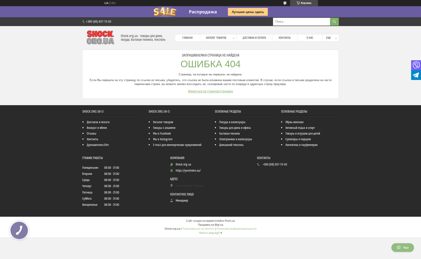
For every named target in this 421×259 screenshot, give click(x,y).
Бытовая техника (229, 133)
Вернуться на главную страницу (210, 91)
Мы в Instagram (163, 139)
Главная (187, 38)
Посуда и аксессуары (232, 122)
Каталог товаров (216, 38)
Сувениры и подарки (298, 139)
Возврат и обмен (97, 128)
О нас (310, 38)
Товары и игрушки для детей (302, 133)
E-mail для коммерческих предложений (177, 145)
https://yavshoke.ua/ (188, 170)
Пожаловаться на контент (198, 228)
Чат (406, 247)
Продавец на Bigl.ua (210, 224)
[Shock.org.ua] (100, 37)
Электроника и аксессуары (235, 139)
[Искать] (334, 22)
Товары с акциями (164, 128)
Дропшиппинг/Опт (98, 145)
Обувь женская (294, 122)
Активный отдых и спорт (300, 128)
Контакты (285, 38)
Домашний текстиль (231, 145)
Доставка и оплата (254, 38)
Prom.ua (230, 220)
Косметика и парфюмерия (301, 145)
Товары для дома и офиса (235, 128)
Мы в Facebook (162, 133)
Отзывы (91, 133)
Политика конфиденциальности (237, 228)
